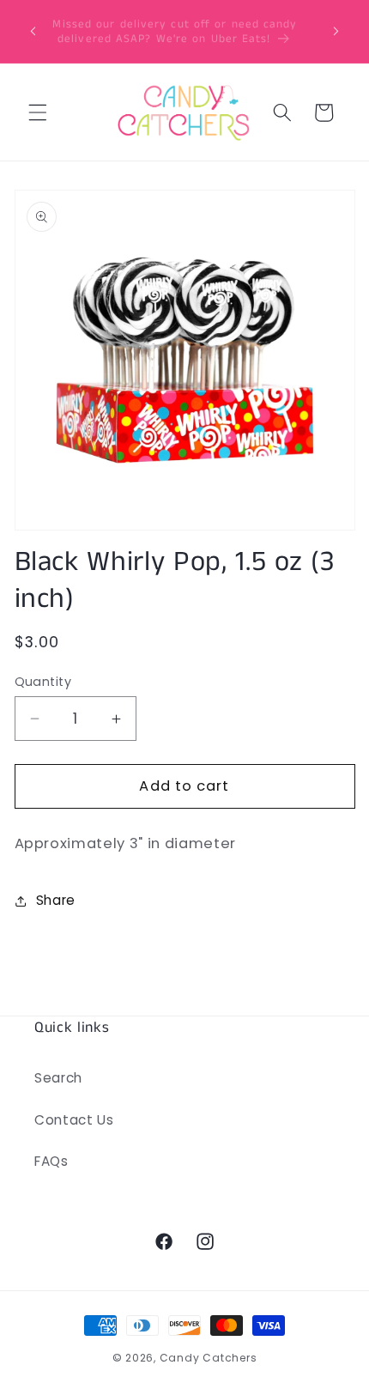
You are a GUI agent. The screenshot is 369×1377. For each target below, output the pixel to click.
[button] (37, 112)
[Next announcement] (336, 32)
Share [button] (56, 900)
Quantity (43, 681)
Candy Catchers (208, 1357)
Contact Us (74, 1120)
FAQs (51, 1161)
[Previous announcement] (33, 32)
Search (58, 1078)
